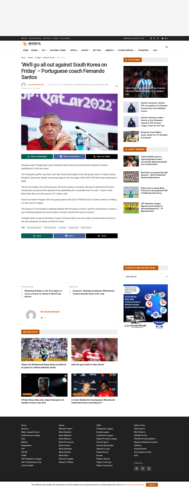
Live (155, 50)
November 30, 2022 (55, 85)
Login (166, 38)
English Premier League (106, 439)
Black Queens (64, 445)
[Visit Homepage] (32, 44)
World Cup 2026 (102, 85)
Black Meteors (65, 439)
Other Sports (139, 429)
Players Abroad (125, 50)
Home (25, 50)
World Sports (139, 432)
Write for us (47, 38)
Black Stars (61, 58)
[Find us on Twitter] (154, 38)
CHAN (23, 455)
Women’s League (66, 459)
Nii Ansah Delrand (36, 85)
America (109, 50)
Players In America (104, 465)
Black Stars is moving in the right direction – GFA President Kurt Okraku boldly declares (154, 175)
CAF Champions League (31, 459)
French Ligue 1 (102, 442)
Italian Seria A (102, 452)
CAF (23, 449)
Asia (23, 439)
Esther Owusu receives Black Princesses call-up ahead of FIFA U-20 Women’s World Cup (154, 190)
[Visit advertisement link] (145, 306)
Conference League (104, 435)
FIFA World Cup (140, 435)
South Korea (86, 227)
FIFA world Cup (50, 227)
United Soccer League (30, 435)
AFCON (24, 452)
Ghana (34, 50)
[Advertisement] (94, 18)
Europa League (102, 432)
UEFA (98, 425)
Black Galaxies (65, 432)
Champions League (104, 429)
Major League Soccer (30, 432)
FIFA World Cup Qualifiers (145, 439)
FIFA (136, 455)
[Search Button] (167, 47)
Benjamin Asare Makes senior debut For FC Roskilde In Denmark (154, 135)
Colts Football (27, 465)
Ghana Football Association (146, 442)
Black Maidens (65, 435)
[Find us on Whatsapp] (158, 38)
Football (38, 58)
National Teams (58, 50)
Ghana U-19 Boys (66, 462)
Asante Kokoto (140, 449)
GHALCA (137, 445)
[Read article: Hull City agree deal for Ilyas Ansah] (94, 349)
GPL (44, 50)
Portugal (62, 227)
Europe (84, 50)
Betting (97, 50)
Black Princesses (66, 442)
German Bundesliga (104, 445)
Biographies (26, 445)
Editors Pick (78, 394)
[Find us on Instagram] (148, 468)
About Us (24, 38)
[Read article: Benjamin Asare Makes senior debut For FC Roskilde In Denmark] (131, 136)
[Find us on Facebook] (151, 38)
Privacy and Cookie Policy (134, 485)
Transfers (143, 50)
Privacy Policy (65, 38)
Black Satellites (65, 449)
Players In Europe (103, 462)
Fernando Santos (34, 227)
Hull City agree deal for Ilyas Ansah (87, 364)
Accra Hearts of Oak (142, 452)
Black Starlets (65, 452)
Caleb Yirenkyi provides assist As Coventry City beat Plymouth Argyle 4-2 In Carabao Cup (145, 91)
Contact (55, 38)
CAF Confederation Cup (31, 462)
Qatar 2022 (73, 227)
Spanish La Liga (103, 449)
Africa (73, 50)
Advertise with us (35, 38)
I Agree (151, 485)
